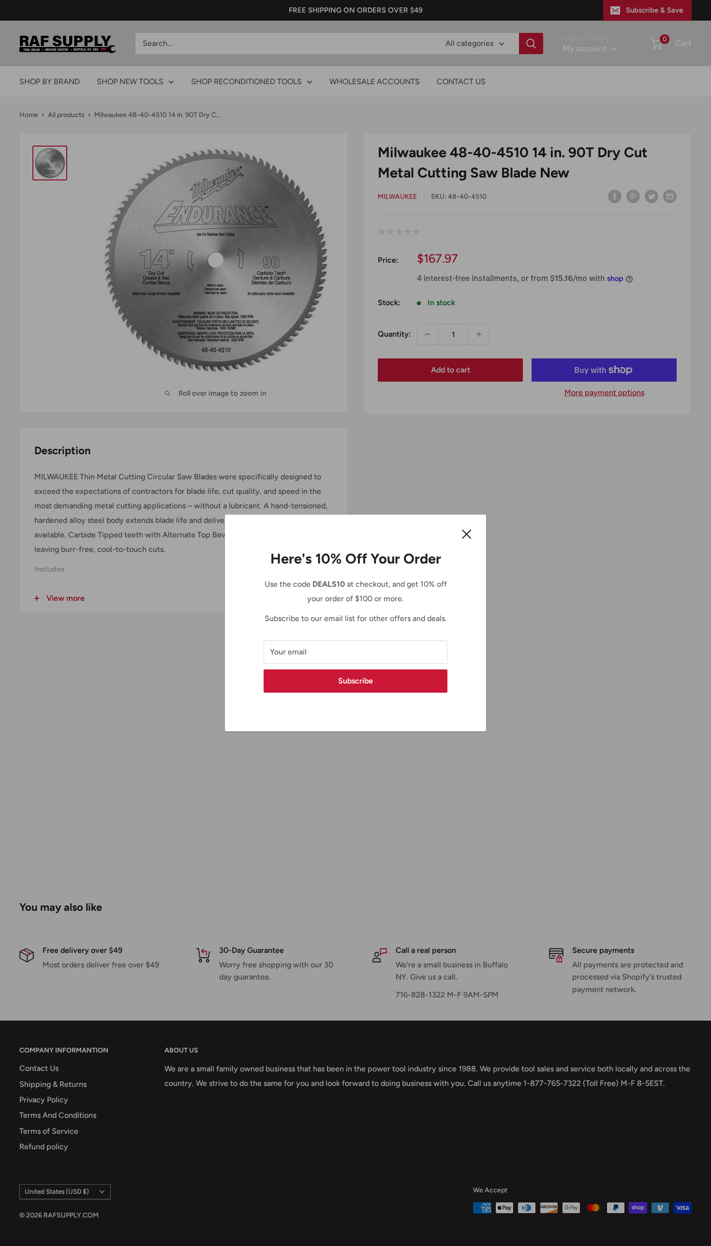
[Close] (467, 533)
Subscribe (355, 680)
